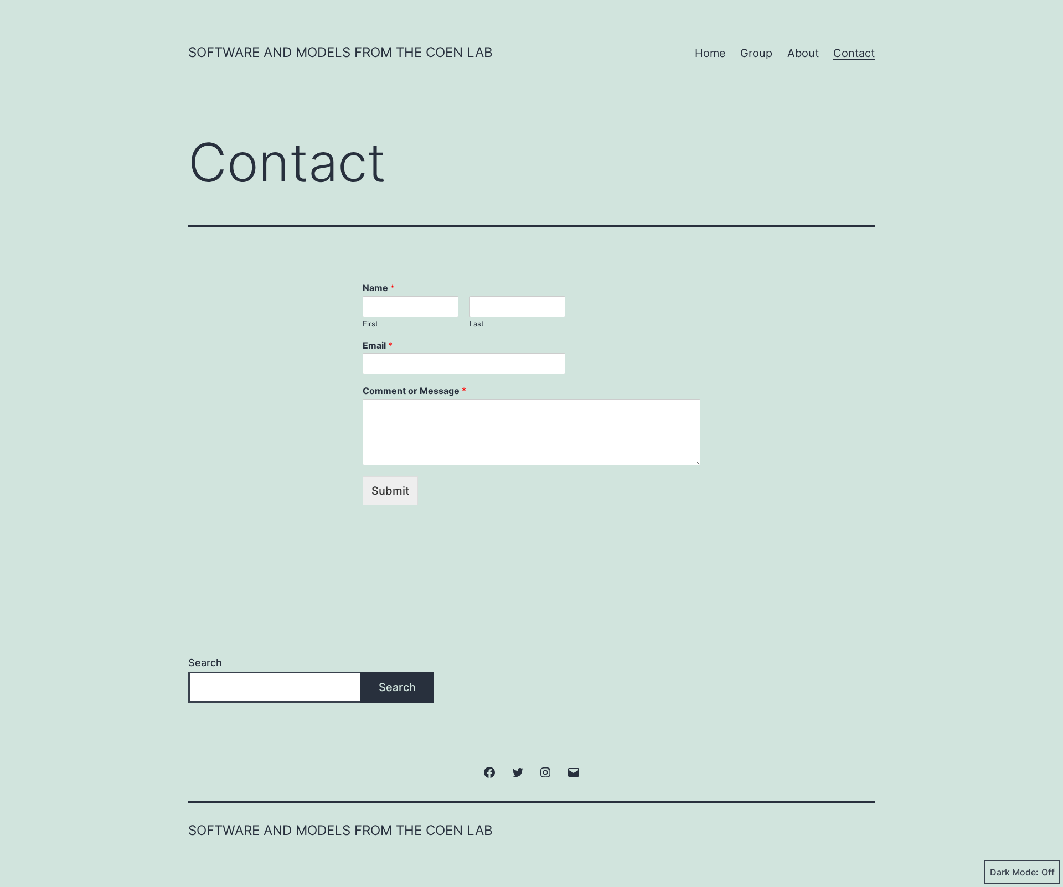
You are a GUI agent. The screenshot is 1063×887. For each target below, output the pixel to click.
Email (378, 345)
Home (710, 53)
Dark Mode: (1014, 872)
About (803, 53)
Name (379, 287)
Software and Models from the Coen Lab (340, 52)
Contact (854, 53)
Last (476, 323)
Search (205, 662)
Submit (390, 490)
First (370, 323)
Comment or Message (414, 390)
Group (756, 53)
